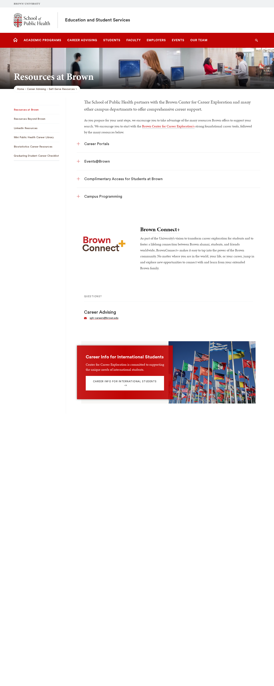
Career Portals (96, 144)
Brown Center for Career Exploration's (168, 126)
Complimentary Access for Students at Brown (123, 179)
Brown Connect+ (160, 229)
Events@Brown (97, 161)
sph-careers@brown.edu (104, 318)
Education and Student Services (97, 20)
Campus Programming (103, 196)
